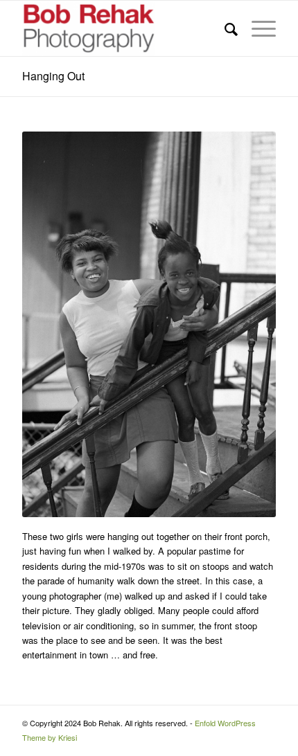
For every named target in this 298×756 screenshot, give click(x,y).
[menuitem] (224, 28)
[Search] (224, 28)
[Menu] (257, 28)
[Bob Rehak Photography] (123, 28)
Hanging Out (53, 76)
